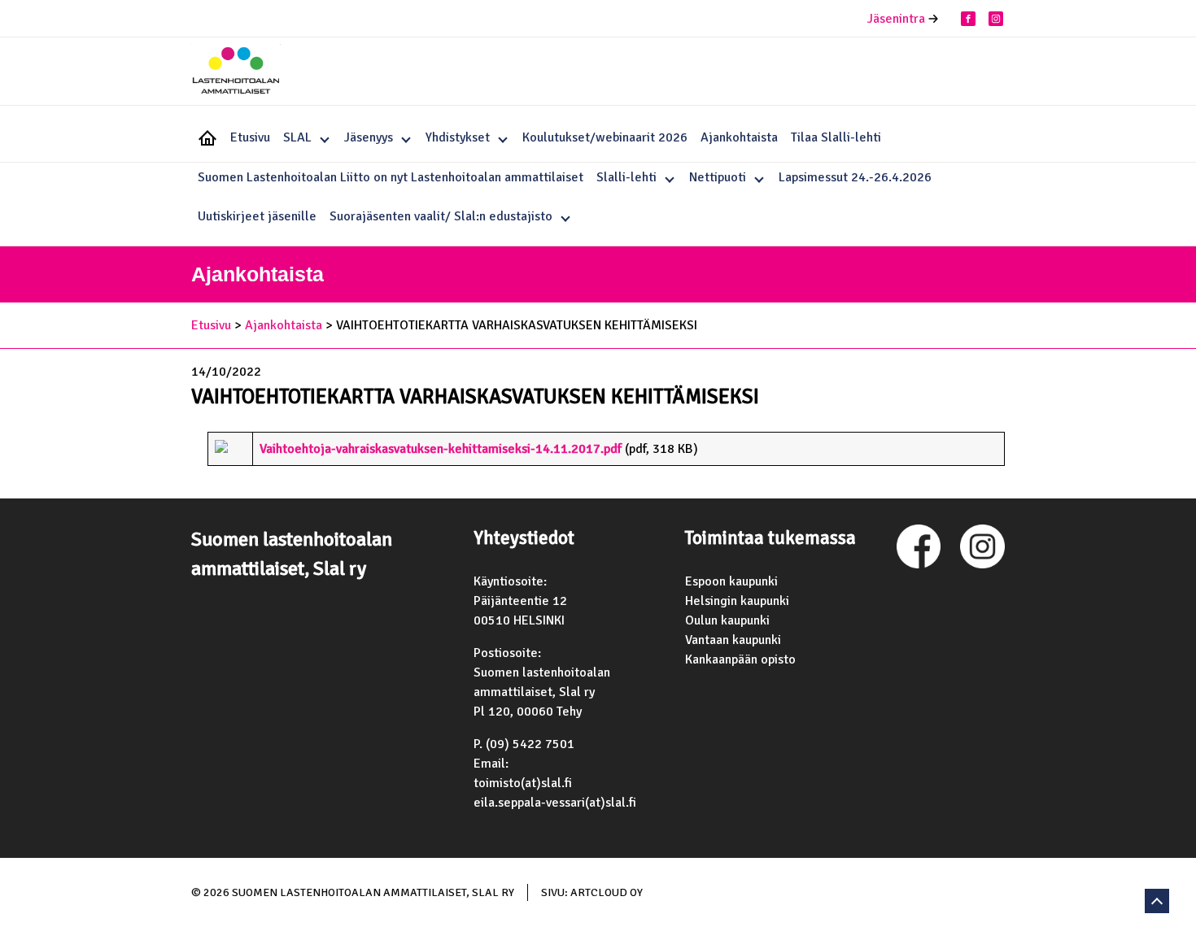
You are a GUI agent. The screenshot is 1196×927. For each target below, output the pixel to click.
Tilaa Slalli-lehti (836, 137)
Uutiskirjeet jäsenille (257, 216)
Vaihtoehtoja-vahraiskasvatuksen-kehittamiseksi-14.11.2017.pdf (441, 449)
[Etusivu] (236, 73)
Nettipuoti (717, 177)
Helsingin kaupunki (737, 601)
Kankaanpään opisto (740, 659)
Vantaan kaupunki (733, 640)
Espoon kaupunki (731, 581)
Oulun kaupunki (727, 620)
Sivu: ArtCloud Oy (592, 892)
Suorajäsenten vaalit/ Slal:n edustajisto (441, 216)
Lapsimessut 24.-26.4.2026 (855, 177)
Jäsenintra (896, 19)
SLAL (297, 137)
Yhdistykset (458, 137)
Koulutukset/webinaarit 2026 (604, 137)
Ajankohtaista (739, 137)
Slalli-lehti (626, 177)
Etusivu (250, 137)
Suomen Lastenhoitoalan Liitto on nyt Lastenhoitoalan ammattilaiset (390, 177)
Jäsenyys (368, 137)
